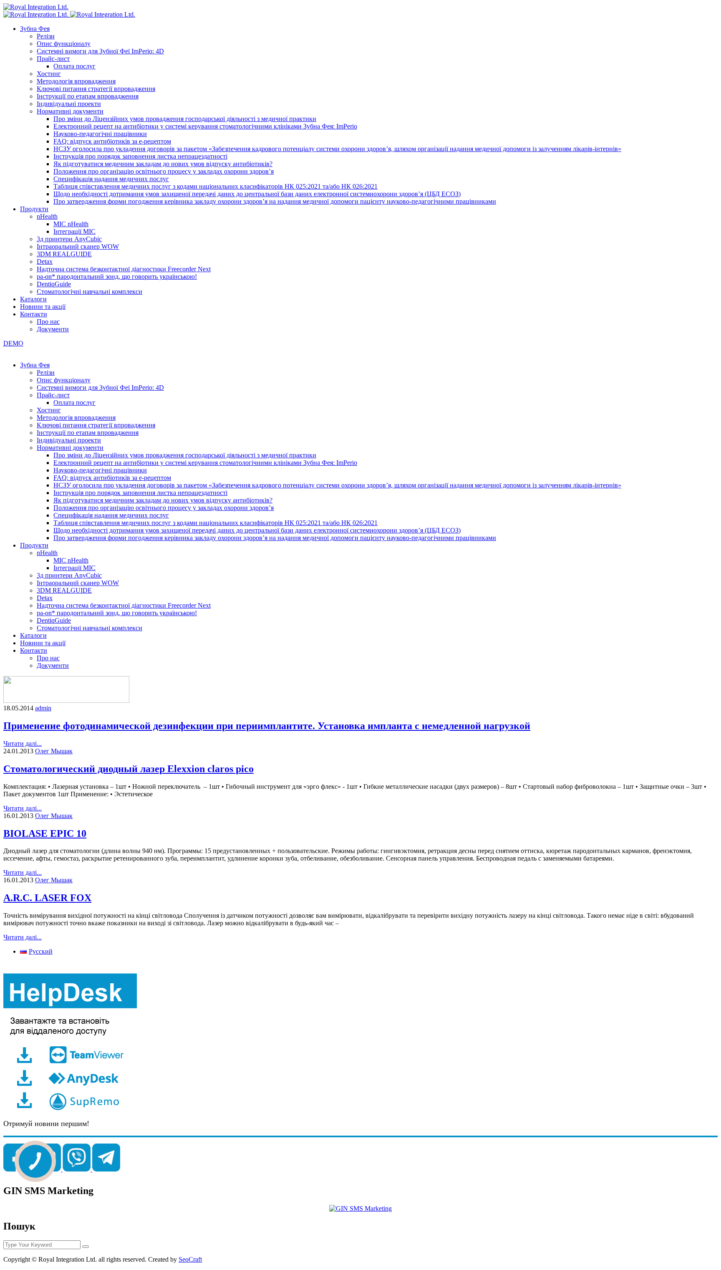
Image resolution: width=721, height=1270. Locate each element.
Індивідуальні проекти (69, 103)
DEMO (13, 343)
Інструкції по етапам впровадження (88, 96)
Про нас (48, 321)
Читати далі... (22, 743)
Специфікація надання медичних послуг (111, 178)
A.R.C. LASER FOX (47, 897)
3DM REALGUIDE (64, 254)
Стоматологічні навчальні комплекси (89, 291)
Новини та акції (43, 306)
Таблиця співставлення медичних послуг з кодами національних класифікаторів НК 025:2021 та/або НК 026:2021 (215, 186)
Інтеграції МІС (74, 231)
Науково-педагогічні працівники (100, 133)
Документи (53, 329)
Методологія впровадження (76, 81)
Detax (45, 261)
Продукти (34, 208)
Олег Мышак (54, 751)
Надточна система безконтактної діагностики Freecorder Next (124, 269)
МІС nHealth (70, 223)
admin (43, 708)
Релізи (46, 36)
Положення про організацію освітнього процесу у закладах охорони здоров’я (163, 171)
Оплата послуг (74, 66)
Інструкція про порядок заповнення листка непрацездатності (140, 156)
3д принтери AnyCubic (69, 238)
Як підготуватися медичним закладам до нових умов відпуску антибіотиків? (162, 163)
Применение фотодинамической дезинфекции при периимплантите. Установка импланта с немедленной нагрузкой (266, 725)
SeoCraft (190, 1259)
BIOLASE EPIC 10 (44, 833)
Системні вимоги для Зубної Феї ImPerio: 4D (100, 51)
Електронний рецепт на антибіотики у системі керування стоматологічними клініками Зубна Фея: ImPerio (205, 126)
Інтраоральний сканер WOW (78, 246)
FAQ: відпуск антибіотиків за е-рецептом (112, 141)
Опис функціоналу (64, 43)
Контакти (33, 314)
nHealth (47, 216)
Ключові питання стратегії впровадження (96, 88)
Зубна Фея (35, 28)
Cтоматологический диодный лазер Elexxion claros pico (128, 768)
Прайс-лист (53, 58)
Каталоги (33, 299)
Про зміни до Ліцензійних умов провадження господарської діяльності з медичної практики (184, 118)
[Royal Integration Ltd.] (35, 6)
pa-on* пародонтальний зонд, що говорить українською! (117, 276)
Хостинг (49, 73)
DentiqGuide (54, 284)
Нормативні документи (70, 111)
